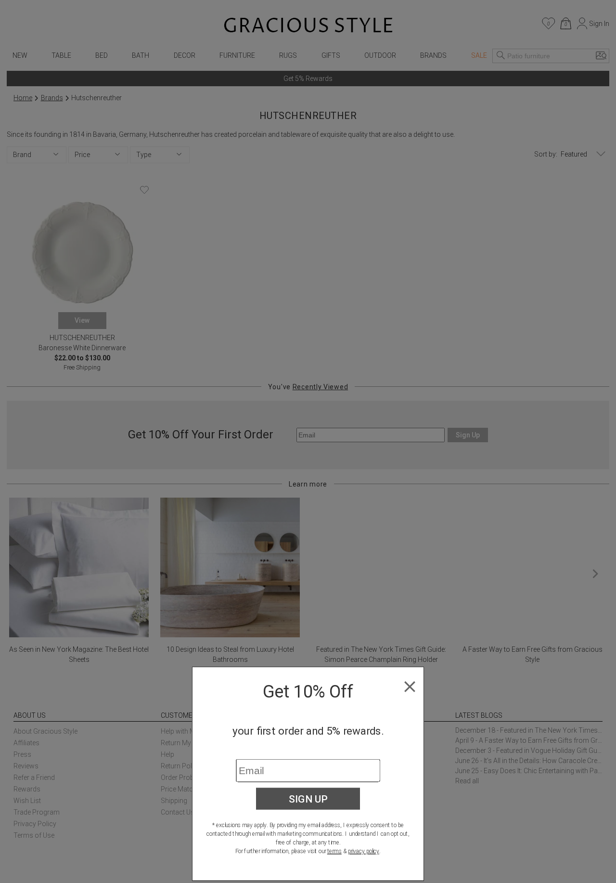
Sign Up (308, 798)
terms (334, 851)
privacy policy (363, 851)
